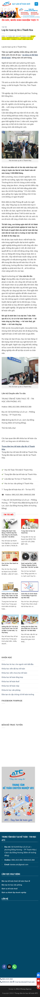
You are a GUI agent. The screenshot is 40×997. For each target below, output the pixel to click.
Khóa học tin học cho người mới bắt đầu (17, 664)
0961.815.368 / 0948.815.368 (23, 860)
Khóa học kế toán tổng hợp (12, 677)
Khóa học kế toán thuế (10, 681)
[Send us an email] (9, 966)
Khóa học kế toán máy (10, 686)
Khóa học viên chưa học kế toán (14, 673)
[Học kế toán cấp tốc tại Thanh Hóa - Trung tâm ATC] (16, 3)
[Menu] (36, 4)
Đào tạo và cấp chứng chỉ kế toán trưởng (18, 694)
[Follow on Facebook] (4, 966)
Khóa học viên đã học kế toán (13, 669)
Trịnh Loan (26, 36)
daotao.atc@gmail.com (19, 864)
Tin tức (4, 27)
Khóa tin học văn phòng (11, 690)
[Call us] (14, 966)
